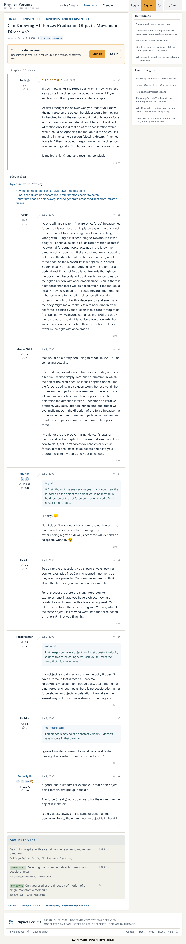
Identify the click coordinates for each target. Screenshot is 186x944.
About (141, 931)
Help (170, 931)
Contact (130, 931)
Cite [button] (115, 162)
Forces (45, 38)
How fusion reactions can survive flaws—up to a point (50, 190)
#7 (119, 718)
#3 (119, 349)
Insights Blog (66, 5)
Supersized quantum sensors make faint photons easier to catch (57, 195)
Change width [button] (40, 931)
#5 (119, 560)
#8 (119, 776)
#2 (119, 214)
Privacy (161, 931)
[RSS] (177, 931)
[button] (77, 5)
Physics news (17, 184)
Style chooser (17, 931)
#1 (119, 80)
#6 (119, 636)
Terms (150, 931)
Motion (57, 38)
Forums (89, 5)
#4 (119, 473)
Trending (108, 5)
